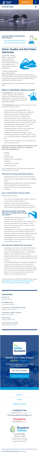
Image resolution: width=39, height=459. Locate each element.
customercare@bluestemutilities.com (19, 415)
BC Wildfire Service (7, 302)
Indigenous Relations (19, 404)
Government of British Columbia (11, 312)
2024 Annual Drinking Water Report (15, 40)
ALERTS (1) (26, 2)
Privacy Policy (23, 451)
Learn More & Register (19, 370)
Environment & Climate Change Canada (13, 307)
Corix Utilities (7, 2)
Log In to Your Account (19, 376)
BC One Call (5, 297)
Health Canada (6, 318)
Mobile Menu (35, 7)
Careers (19, 399)
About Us (19, 395)
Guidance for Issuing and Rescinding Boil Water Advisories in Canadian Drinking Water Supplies (17, 282)
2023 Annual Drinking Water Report (15, 43)
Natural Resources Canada (10, 323)
